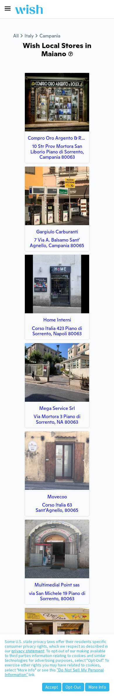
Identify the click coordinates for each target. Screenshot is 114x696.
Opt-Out (73, 687)
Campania (49, 36)
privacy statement (27, 651)
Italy (29, 36)
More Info (97, 687)
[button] (8, 8)
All (16, 36)
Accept (51, 687)
